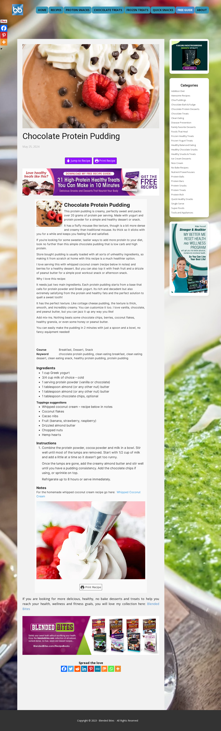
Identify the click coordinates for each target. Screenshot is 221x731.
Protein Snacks (77, 10)
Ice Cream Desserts (181, 158)
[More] (118, 669)
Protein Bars (177, 181)
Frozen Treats (137, 10)
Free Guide (185, 10)
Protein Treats (178, 190)
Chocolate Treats (108, 10)
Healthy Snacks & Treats (183, 154)
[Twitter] (71, 669)
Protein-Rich (177, 194)
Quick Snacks (163, 10)
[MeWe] (98, 669)
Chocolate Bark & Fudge (183, 104)
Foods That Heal (179, 131)
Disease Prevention (181, 122)
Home (42, 10)
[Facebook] (64, 669)
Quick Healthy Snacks (182, 199)
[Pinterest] (91, 669)
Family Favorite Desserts (183, 127)
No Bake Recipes (179, 167)
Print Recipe (107, 161)
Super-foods (177, 208)
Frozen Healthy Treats (182, 136)
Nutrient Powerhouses (183, 172)
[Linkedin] (84, 669)
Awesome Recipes (180, 95)
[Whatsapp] (111, 669)
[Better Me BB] (190, 259)
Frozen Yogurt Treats (182, 140)
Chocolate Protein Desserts (185, 109)
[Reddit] (77, 669)
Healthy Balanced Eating (183, 145)
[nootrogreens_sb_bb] (190, 56)
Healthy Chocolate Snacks (184, 149)
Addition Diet (178, 91)
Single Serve (177, 203)
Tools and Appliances (182, 212)
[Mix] (104, 669)
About (202, 10)
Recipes (56, 10)
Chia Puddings (178, 100)
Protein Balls (177, 176)
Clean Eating (177, 118)
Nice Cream (177, 163)
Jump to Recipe (80, 161)
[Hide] (1, 48)
